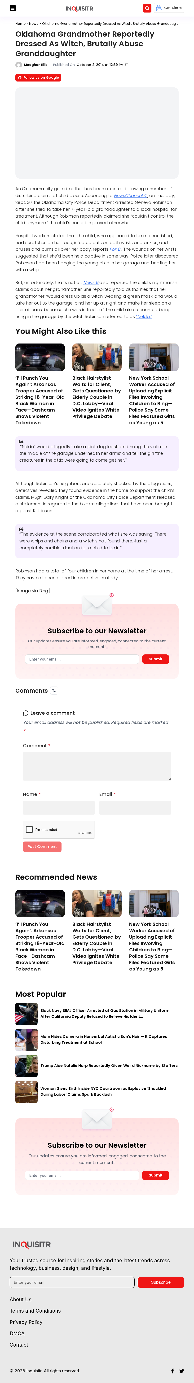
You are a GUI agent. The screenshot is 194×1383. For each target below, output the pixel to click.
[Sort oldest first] (54, 691)
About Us (20, 1299)
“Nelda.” (144, 316)
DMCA (17, 1333)
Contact (19, 1345)
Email (107, 794)
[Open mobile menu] (13, 8)
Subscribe (161, 1282)
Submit (156, 659)
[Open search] (147, 8)
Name (32, 794)
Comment (37, 745)
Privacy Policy (26, 1322)
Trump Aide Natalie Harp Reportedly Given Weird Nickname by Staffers (109, 1065)
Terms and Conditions (35, 1311)
